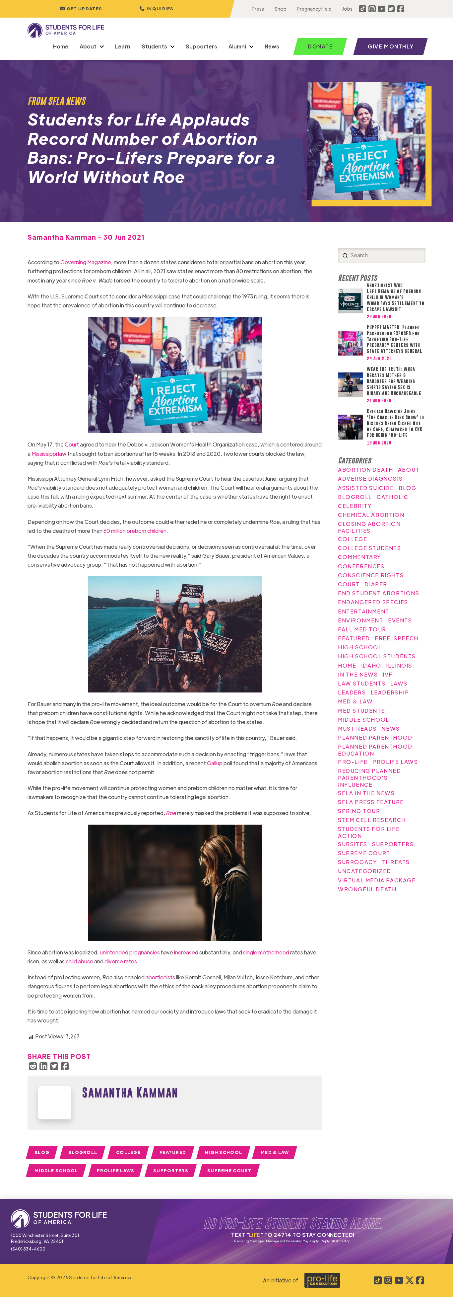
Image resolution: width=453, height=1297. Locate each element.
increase (184, 952)
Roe (171, 812)
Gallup (215, 763)
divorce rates (120, 961)
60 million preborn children (134, 530)
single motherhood (266, 952)
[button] (156, 9)
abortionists (160, 977)
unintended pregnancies (130, 952)
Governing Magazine (85, 262)
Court (72, 444)
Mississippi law (49, 453)
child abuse (79, 961)
